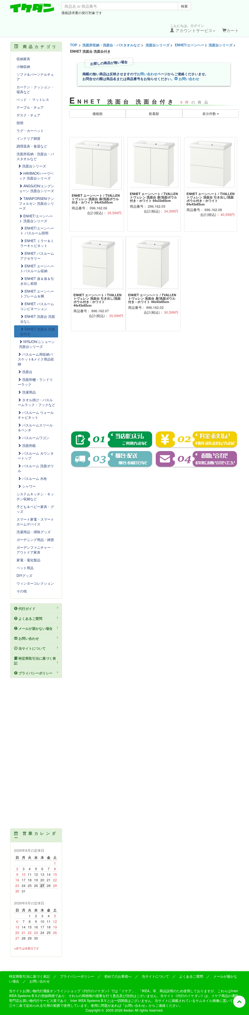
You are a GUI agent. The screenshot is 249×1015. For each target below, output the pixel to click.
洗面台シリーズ (157, 44)
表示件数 (209, 113)
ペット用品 (25, 567)
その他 (22, 591)
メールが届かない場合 (35, 628)
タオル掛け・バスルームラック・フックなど (36, 402)
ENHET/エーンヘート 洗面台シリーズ (203, 44)
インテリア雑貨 (28, 138)
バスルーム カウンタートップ (36, 455)
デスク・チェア (28, 115)
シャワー (28, 486)
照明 (20, 122)
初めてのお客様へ (118, 976)
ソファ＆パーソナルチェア (35, 77)
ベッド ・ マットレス (33, 99)
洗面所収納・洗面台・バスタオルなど (111, 44)
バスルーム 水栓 (34, 478)
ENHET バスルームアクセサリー (37, 256)
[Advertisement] (154, 384)
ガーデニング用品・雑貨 (35, 539)
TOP (73, 44)
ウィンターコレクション (35, 583)
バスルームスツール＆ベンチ (35, 427)
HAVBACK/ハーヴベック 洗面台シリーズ (36, 175)
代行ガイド (27, 608)
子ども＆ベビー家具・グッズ (35, 509)
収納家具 (23, 58)
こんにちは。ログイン (191, 28)
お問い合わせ (147, 73)
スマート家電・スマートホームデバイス (35, 521)
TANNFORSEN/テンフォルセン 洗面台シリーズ (36, 203)
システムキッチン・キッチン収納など (35, 496)
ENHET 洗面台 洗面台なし (37, 319)
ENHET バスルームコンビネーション (37, 306)
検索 (184, 6)
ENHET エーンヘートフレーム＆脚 (37, 293)
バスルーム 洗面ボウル (36, 468)
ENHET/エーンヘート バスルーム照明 (37, 230)
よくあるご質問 (30, 618)
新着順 (154, 113)
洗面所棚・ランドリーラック (35, 382)
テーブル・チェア (30, 107)
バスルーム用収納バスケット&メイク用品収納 (36, 359)
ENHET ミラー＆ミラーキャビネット (37, 243)
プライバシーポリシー (35, 673)
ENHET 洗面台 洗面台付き (37, 331)
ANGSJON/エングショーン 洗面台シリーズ (36, 188)
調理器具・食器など (32, 146)
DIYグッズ (24, 575)
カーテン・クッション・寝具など (35, 89)
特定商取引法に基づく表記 (35, 660)
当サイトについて (32, 648)
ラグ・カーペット (30, 130)
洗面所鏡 (28, 445)
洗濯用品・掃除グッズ (34, 531)
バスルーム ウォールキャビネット (36, 415)
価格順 (97, 113)
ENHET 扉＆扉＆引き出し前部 (37, 281)
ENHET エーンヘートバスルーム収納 (37, 268)
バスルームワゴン (35, 437)
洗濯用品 (28, 392)
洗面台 (26, 371)
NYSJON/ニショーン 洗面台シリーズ (37, 344)
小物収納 (23, 66)
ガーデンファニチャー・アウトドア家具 (35, 550)
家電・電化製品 (28, 559)
